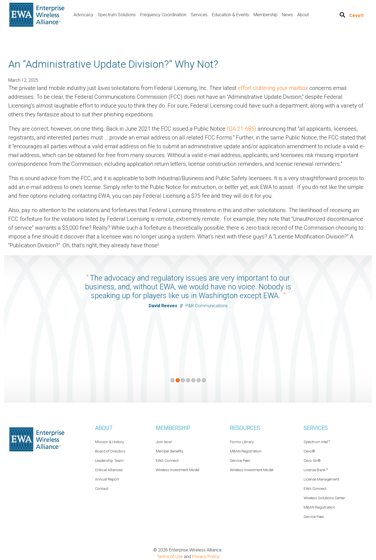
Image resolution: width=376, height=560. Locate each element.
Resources (245, 428)
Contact (101, 488)
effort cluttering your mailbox (273, 88)
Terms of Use (170, 556)
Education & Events (230, 14)
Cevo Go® (312, 460)
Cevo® (356, 15)
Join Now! (164, 442)
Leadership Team (109, 460)
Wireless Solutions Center (324, 498)
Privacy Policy (205, 556)
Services (199, 14)
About (303, 14)
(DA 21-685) (241, 128)
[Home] (36, 14)
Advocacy (83, 14)
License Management (321, 479)
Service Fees (314, 516)
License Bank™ (316, 470)
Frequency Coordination (163, 14)
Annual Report (107, 479)
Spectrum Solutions (117, 14)
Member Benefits (169, 451)
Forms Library (242, 442)
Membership (265, 14)
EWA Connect (315, 488)
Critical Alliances (109, 470)
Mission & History (109, 442)
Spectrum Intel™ (317, 442)
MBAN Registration (319, 507)
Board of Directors (110, 451)
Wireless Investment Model (251, 470)
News (287, 14)
